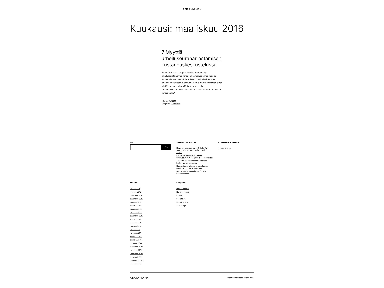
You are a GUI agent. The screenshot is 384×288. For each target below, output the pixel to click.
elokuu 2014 (135, 229)
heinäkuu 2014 (136, 233)
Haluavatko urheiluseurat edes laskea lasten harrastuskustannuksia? (192, 167)
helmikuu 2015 (136, 212)
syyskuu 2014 (136, 226)
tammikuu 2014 (136, 253)
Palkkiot (179, 195)
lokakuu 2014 (135, 223)
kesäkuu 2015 (136, 206)
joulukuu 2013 (136, 257)
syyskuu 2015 (135, 202)
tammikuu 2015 (136, 216)
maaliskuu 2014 (136, 247)
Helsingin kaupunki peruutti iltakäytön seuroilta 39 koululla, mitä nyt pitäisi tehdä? (192, 150)
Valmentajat (181, 206)
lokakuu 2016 (135, 192)
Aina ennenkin (192, 9)
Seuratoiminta (182, 202)
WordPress (249, 278)
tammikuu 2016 (136, 199)
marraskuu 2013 (137, 260)
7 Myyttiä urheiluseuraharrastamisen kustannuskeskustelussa (191, 58)
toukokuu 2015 (136, 209)
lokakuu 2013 (135, 264)
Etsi (131, 143)
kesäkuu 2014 (136, 236)
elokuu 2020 (135, 188)
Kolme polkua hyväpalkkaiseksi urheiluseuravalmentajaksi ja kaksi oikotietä (194, 156)
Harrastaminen (182, 188)
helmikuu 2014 (136, 250)
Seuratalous (176, 104)
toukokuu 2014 (136, 240)
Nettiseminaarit (182, 192)
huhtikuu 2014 (136, 243)
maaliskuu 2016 (136, 195)
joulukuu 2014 (136, 219)
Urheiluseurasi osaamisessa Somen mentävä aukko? (191, 172)
